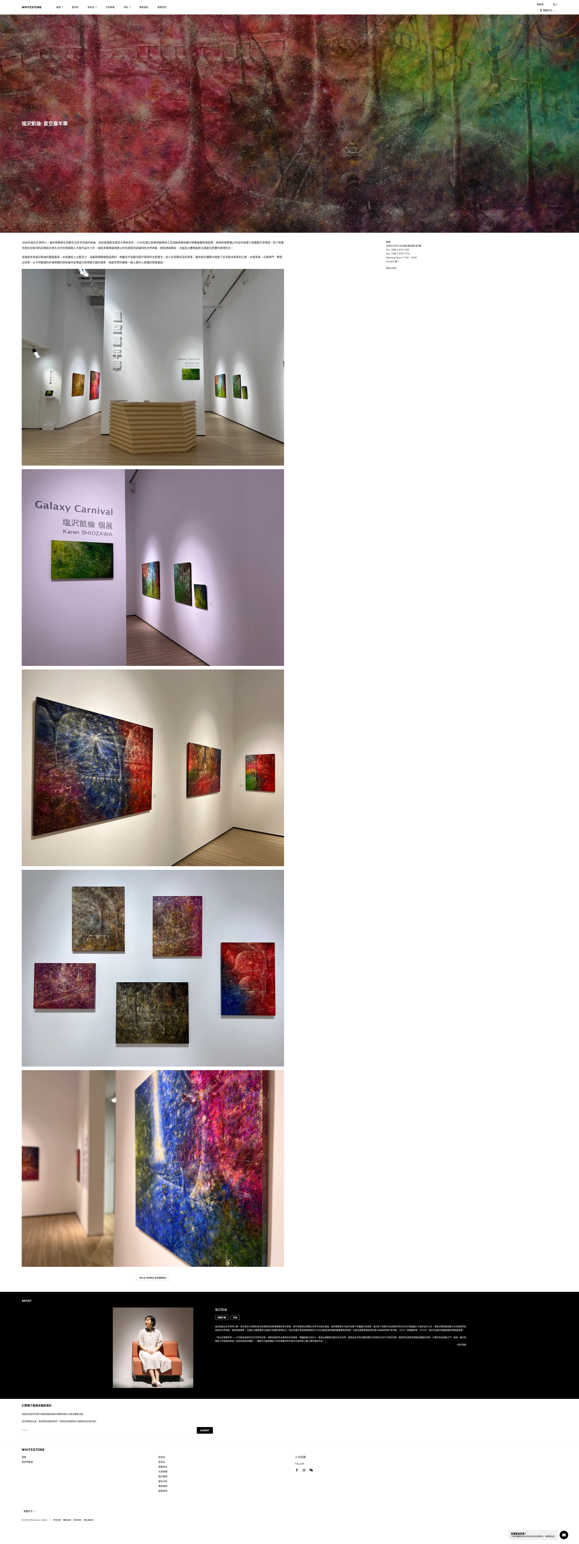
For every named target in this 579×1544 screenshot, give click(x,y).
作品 (235, 1317)
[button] (547, 10)
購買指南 (67, 1520)
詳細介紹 (222, 1317)
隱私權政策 (88, 1520)
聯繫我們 (161, 7)
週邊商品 (162, 1466)
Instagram (304, 1470)
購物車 (540, 4)
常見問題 (57, 1520)
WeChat (311, 1470)
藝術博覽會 (27, 1461)
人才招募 (300, 1457)
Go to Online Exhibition (152, 1277)
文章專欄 (110, 7)
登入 (555, 4)
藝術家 (75, 7)
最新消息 (162, 1481)
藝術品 (161, 1461)
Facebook (297, 1470)
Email (24, 1430)
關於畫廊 (163, 1476)
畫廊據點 (143, 7)
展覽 (24, 1457)
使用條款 (77, 1520)
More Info (391, 267)
